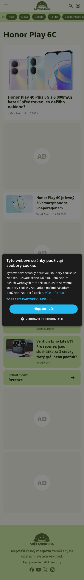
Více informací (55, 293)
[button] (42, 299)
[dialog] (42, 290)
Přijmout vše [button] (43, 309)
